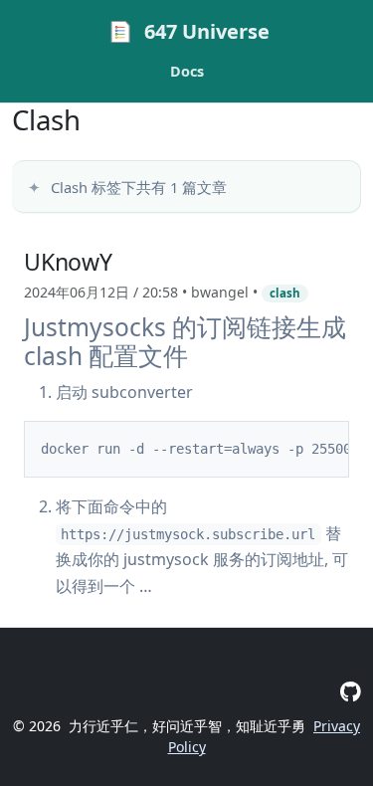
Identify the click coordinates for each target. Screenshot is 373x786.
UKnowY (68, 262)
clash (285, 293)
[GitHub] (350, 691)
